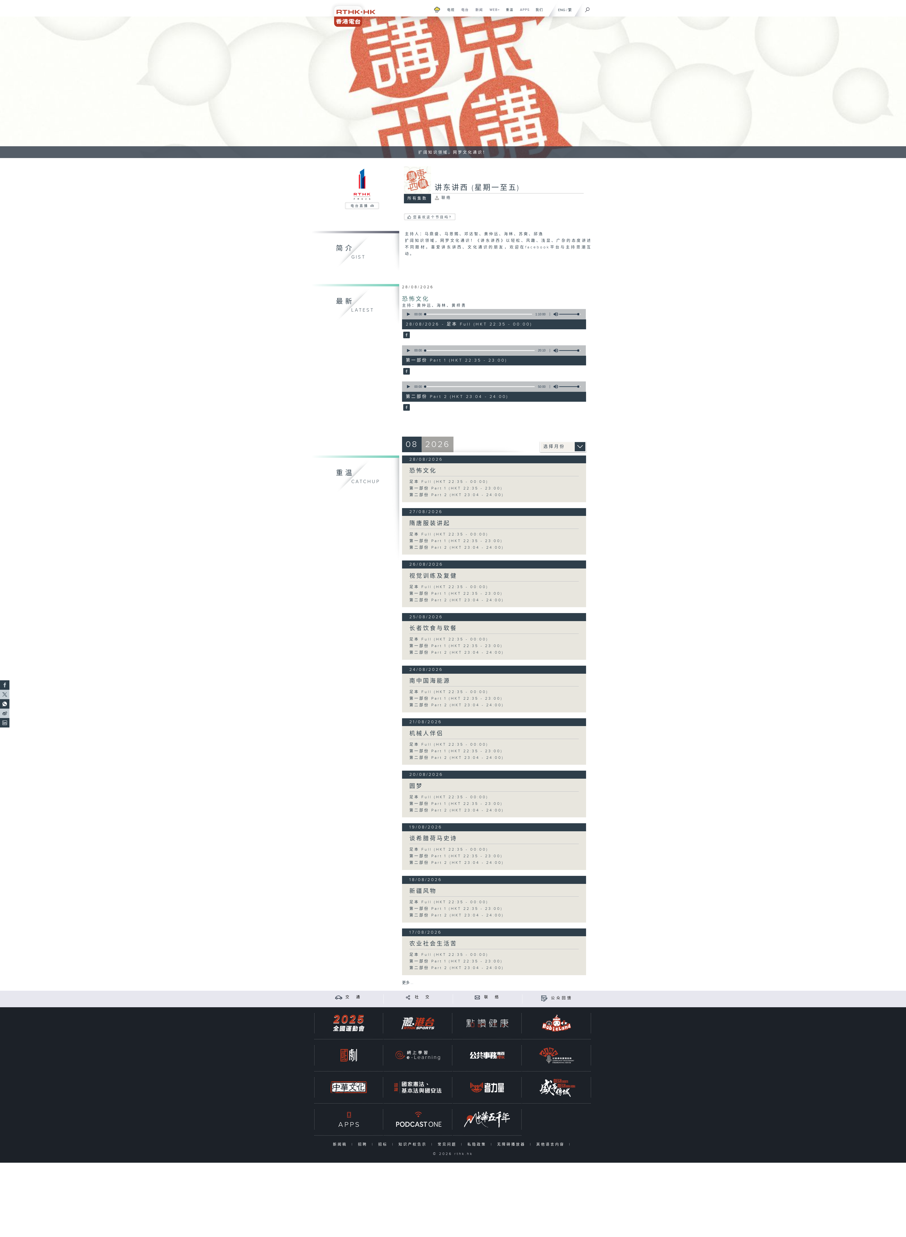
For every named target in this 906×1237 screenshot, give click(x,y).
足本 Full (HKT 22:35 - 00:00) (448, 482)
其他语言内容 (551, 1144)
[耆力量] (487, 1087)
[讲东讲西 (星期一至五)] (406, 335)
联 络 (492, 997)
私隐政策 (477, 1144)
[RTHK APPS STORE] (348, 1119)
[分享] (408, 997)
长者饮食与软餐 (433, 628)
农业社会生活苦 (433, 943)
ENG (561, 10)
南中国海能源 (429, 681)
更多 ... (407, 983)
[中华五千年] (487, 1119)
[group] (554, 314)
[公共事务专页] (487, 1055)
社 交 (423, 997)
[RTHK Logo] (352, 13)
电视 (449, 12)
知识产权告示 (413, 1144)
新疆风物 (423, 891)
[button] (408, 314)
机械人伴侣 (426, 733)
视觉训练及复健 (433, 576)
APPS (523, 12)
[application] (492, 314)
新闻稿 (341, 1144)
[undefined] (437, 10)
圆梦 (416, 786)
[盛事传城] (556, 1087)
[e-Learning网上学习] (418, 1055)
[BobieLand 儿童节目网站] (556, 1023)
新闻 (477, 12)
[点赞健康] (487, 1023)
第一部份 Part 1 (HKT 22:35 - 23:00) (456, 488)
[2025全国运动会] (348, 1023)
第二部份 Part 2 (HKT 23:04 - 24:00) (456, 495)
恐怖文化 (415, 299)
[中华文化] (348, 1087)
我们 (537, 12)
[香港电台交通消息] (339, 997)
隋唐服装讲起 (429, 523)
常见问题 (448, 1144)
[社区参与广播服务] (556, 1055)
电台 (463, 12)
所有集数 (417, 198)
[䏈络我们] (477, 997)
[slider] (569, 314)
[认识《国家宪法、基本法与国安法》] (418, 1087)
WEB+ (493, 12)
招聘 (363, 1144)
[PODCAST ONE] (418, 1119)
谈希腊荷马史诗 (433, 838)
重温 (507, 12)
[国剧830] (348, 1055)
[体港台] (418, 1023)
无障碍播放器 (512, 1144)
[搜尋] (587, 8)
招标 (384, 1144)
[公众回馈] (544, 998)
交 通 (353, 997)
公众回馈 (562, 998)
